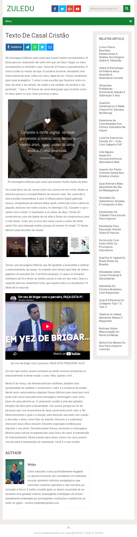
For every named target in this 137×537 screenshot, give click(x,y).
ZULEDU (20, 8)
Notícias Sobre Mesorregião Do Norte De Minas (109, 332)
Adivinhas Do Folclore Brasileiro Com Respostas (110, 289)
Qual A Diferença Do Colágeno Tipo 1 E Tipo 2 (111, 303)
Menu (8, 21)
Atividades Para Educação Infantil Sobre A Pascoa (110, 229)
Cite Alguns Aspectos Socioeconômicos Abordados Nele (110, 157)
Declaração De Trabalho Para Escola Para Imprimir (112, 215)
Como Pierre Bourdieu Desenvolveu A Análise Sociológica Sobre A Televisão (111, 53)
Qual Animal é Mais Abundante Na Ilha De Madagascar (111, 187)
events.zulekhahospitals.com (49, 533)
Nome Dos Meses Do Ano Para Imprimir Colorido (112, 346)
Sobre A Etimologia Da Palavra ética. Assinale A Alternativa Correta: (111, 73)
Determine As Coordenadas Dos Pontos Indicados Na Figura (112, 125)
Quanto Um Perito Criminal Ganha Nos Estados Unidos (111, 173)
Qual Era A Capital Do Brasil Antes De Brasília (112, 261)
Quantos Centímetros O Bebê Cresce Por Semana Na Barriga (111, 108)
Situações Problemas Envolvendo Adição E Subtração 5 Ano (112, 90)
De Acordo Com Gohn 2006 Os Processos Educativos (109, 245)
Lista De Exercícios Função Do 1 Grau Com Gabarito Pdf (111, 141)
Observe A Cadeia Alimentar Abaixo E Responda (111, 318)
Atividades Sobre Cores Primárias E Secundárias (110, 275)
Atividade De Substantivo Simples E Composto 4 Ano (112, 201)
